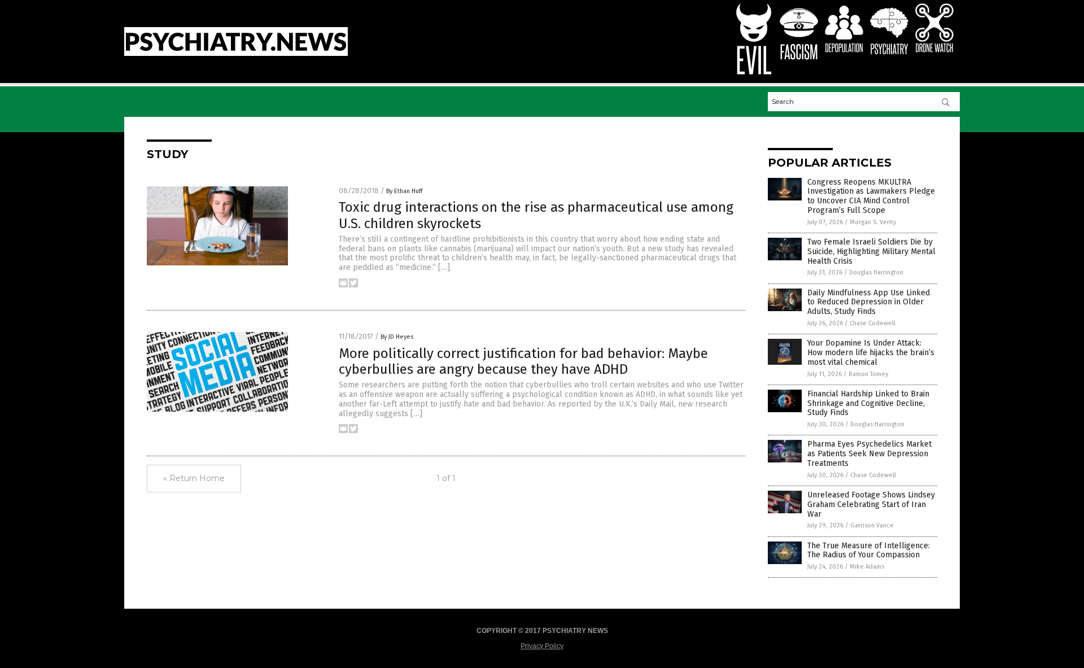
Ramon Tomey (868, 374)
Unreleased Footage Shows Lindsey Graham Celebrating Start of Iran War (871, 504)
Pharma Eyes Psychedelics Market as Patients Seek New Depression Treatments (869, 453)
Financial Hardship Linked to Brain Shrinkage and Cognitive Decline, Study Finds (868, 403)
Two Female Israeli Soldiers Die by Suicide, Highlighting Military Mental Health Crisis (871, 251)
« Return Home (194, 478)
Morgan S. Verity (873, 222)
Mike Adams (867, 566)
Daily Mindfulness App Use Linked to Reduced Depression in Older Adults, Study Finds (868, 302)
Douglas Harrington (876, 272)
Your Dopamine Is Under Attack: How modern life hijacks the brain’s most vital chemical (870, 352)
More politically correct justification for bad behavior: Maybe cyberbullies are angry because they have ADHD (523, 362)
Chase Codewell (872, 323)
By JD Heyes (397, 336)
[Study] (236, 54)
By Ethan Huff (404, 191)
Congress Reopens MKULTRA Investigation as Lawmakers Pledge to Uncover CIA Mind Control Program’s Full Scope (871, 196)
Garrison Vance (872, 525)
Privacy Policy (542, 646)
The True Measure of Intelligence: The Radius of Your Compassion (868, 550)
